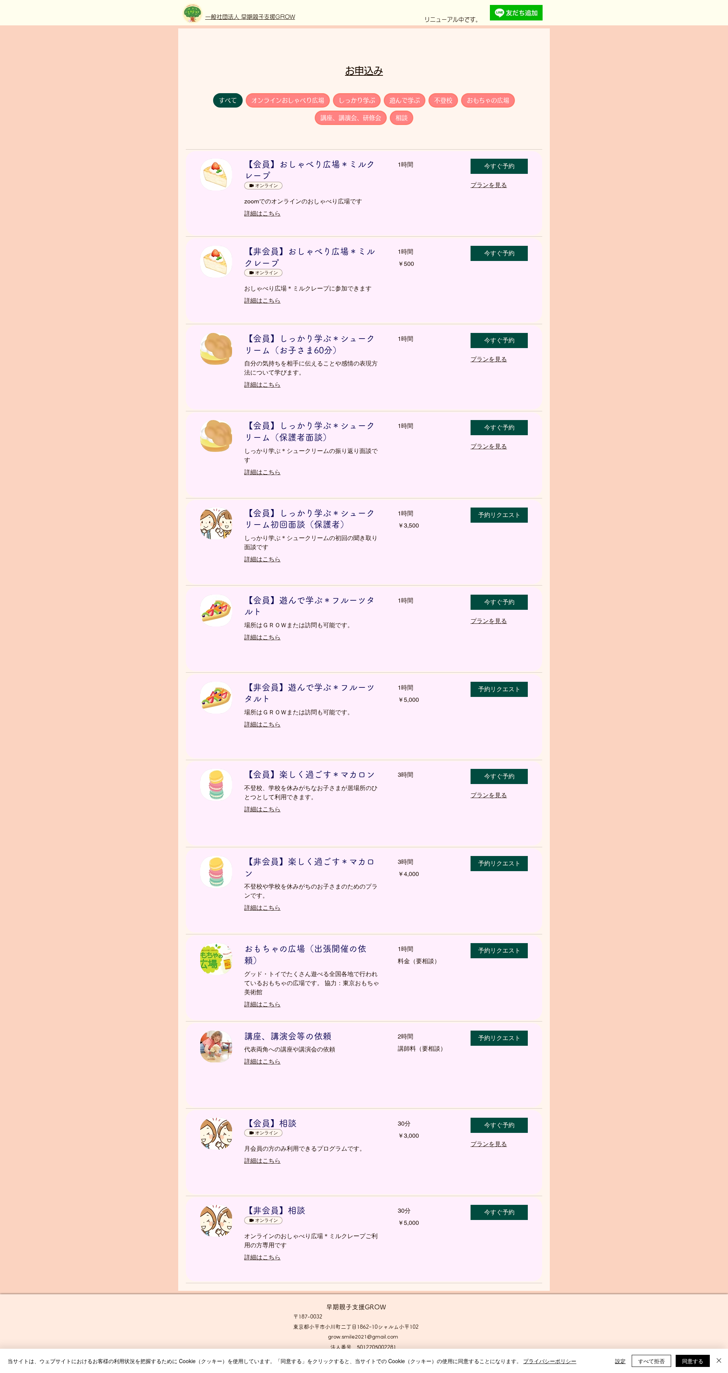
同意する (692, 1361)
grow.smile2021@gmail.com (363, 1337)
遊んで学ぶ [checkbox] (404, 100)
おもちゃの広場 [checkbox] (488, 100)
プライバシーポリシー (549, 1361)
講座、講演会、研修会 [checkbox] (350, 118)
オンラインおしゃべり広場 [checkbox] (287, 100)
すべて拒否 (651, 1361)
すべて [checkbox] (228, 100)
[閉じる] (718, 1361)
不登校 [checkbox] (443, 100)
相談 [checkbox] (401, 118)
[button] (499, 166)
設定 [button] (620, 1361)
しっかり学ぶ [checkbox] (357, 100)
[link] (312, 170)
